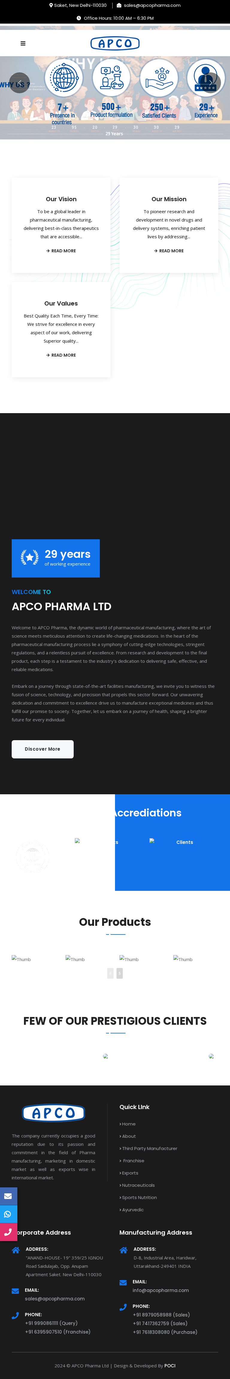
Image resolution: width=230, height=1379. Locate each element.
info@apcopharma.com (161, 1290)
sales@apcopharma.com (55, 1299)
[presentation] (110, 973)
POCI (169, 1366)
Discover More (42, 749)
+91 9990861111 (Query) (51, 1323)
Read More (63, 251)
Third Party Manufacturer (149, 1148)
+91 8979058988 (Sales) (161, 1315)
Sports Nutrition (139, 1197)
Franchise (133, 1160)
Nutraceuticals (138, 1185)
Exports (130, 1173)
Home (129, 1124)
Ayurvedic (133, 1210)
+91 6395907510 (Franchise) (58, 1332)
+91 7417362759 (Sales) (160, 1323)
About (129, 1136)
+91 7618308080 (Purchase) (165, 1332)
